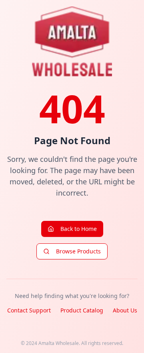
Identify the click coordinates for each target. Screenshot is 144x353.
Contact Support (29, 310)
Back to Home (78, 229)
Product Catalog (81, 310)
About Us (125, 310)
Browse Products (78, 251)
